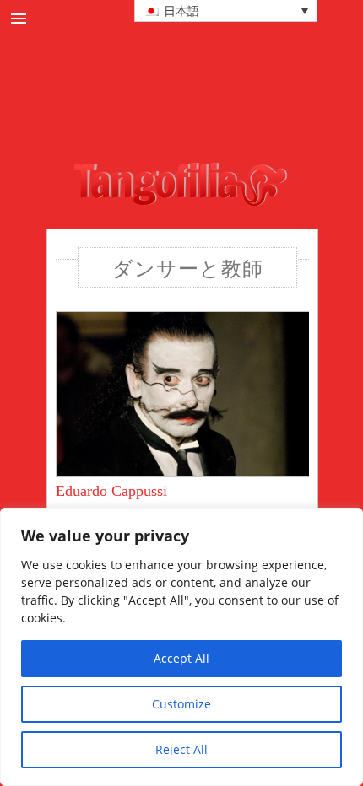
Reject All (181, 749)
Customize (181, 704)
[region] (181, 647)
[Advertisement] (209, 117)
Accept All (181, 658)
